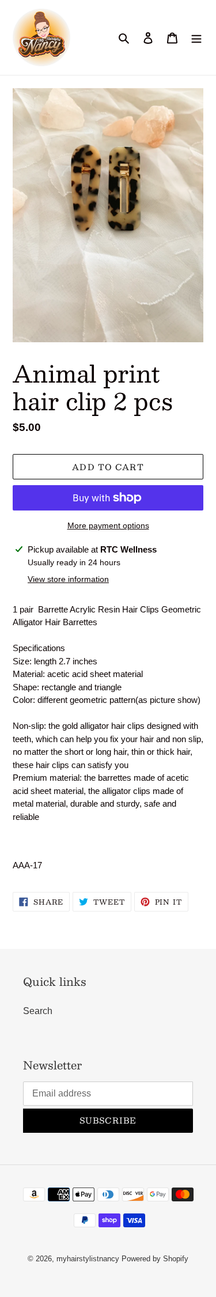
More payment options (108, 525)
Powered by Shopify (155, 1258)
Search (37, 1011)
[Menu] (196, 37)
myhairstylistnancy (87, 1258)
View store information (68, 579)
